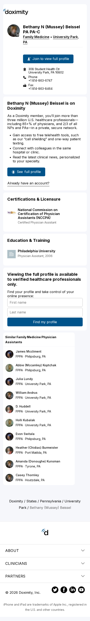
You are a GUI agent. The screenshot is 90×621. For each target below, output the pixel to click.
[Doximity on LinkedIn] (72, 590)
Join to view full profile (50, 59)
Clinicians (16, 563)
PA (25, 42)
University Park (65, 37)
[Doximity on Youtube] (81, 590)
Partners (15, 576)
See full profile (29, 173)
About (12, 550)
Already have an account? (28, 183)
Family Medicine (36, 37)
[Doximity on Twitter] (55, 590)
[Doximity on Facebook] (63, 590)
